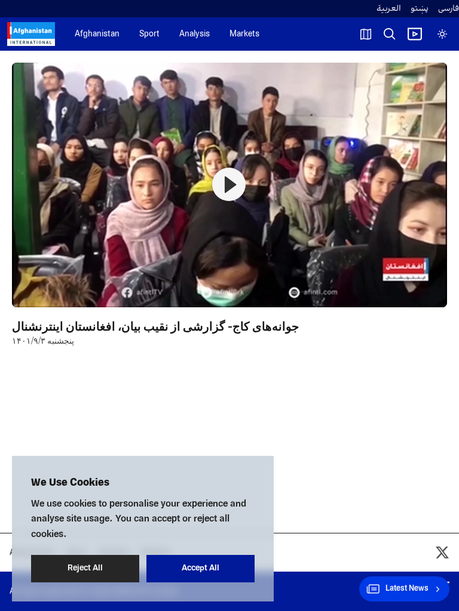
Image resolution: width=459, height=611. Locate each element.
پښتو (420, 8)
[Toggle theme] (442, 34)
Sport (149, 34)
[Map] (366, 34)
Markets (244, 34)
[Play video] (415, 34)
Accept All (200, 568)
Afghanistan (97, 34)
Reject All (85, 568)
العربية (389, 8)
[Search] (389, 34)
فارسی (448, 8)
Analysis (194, 34)
